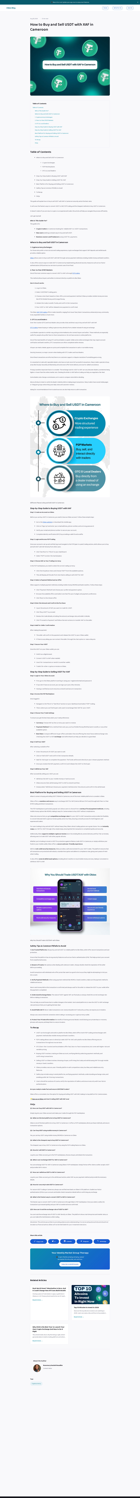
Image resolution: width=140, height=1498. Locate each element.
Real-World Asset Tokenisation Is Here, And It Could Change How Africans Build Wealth (49, 1289)
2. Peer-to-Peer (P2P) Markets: (44, 120)
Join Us (130, 8)
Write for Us (117, 8)
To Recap (37, 140)
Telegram (86, 1241)
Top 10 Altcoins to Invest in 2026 (86, 1307)
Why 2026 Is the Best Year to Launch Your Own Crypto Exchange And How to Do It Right (48, 1329)
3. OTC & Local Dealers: (42, 124)
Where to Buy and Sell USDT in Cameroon (47, 114)
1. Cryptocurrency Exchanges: (44, 117)
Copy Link (39, 1241)
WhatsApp (103, 1241)
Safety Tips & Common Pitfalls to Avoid (46, 136)
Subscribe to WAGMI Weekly (70, 1264)
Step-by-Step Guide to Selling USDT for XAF (48, 130)
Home (105, 8)
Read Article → (38, 1300)
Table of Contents (38, 107)
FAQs (36, 143)
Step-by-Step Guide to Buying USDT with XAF (48, 127)
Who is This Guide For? (42, 111)
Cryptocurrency (36, 1383)
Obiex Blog (10, 8)
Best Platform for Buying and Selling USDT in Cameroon (51, 133)
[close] (137, 2)
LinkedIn (69, 1241)
